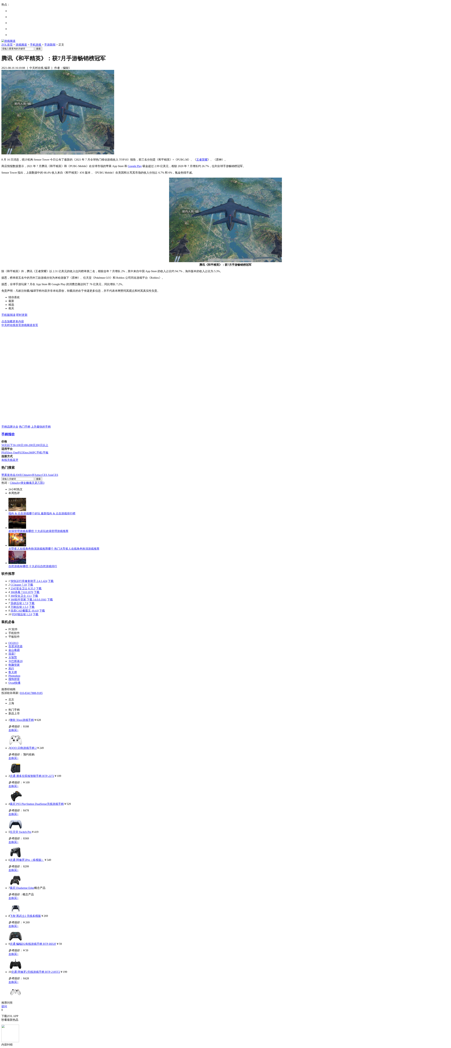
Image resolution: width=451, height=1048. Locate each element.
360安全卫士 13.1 (21, 595)
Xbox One (12, 452)
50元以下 (7, 445)
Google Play (135, 166)
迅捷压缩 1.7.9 (19, 603)
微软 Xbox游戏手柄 (22, 719)
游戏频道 (21, 44)
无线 (10, 459)
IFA (34, 474)
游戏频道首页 (29, 325)
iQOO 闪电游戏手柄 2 (23, 747)
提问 (4, 1006)
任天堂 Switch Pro (20, 831)
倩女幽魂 (26, 482)
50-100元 (18, 445)
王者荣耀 (202, 159)
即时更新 (21, 314)
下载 (51, 581)
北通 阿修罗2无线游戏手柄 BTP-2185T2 (35, 971)
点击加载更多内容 (12, 321)
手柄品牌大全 (9, 426)
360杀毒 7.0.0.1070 (22, 592)
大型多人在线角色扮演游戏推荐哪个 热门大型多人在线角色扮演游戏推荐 (53, 548)
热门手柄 (24, 426)
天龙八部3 (38, 482)
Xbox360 (27, 452)
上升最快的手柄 (41, 426)
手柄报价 (8, 434)
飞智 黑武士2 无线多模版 (25, 915)
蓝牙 (15, 459)
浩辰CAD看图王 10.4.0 (25, 610)
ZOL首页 (7, 44)
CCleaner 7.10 (19, 584)
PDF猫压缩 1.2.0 (22, 614)
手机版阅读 (8, 314)
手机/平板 (42, 452)
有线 (4, 459)
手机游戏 (35, 44)
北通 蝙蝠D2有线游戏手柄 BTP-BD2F (33, 943)
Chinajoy (27, 474)
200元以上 (42, 445)
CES (55, 474)
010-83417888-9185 (31, 693)
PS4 (3, 452)
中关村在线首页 (11, 325)
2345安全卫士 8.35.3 (23, 588)
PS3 (20, 452)
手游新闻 (49, 44)
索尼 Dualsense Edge (22, 887)
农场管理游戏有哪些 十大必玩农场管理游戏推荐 (38, 531)
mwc (39, 474)
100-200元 (29, 445)
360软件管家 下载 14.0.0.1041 (29, 599)
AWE (19, 474)
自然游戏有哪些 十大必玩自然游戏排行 (32, 566)
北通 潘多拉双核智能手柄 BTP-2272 (32, 775)
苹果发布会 (8, 474)
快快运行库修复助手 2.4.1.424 (29, 581)
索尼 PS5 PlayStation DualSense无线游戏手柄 (37, 803)
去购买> (13, 730)
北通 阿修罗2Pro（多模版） (27, 859)
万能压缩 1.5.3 (19, 606)
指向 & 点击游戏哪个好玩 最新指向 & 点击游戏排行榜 (41, 513)
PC (34, 452)
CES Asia (47, 474)
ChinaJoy (15, 482)
